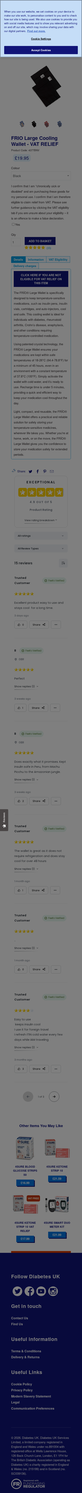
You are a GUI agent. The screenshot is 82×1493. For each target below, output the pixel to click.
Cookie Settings (41, 39)
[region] (41, 28)
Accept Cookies (41, 50)
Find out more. (36, 31)
